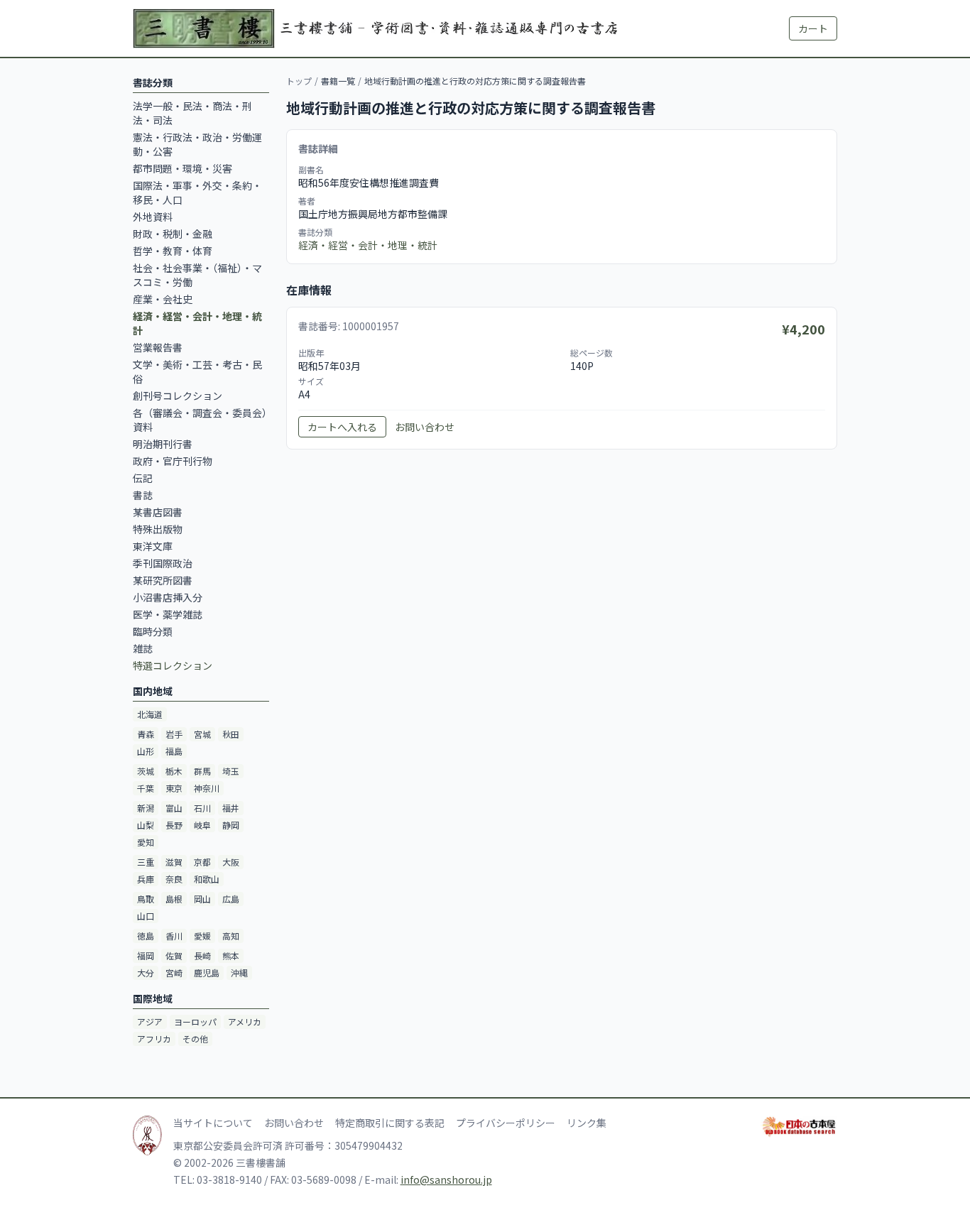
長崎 (202, 955)
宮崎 (173, 972)
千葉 (145, 788)
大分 (145, 972)
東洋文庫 (153, 546)
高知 (230, 936)
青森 (145, 734)
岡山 (202, 899)
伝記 (143, 478)
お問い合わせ (424, 427)
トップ (299, 81)
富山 (173, 808)
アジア (150, 1021)
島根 (173, 899)
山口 (145, 916)
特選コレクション (172, 665)
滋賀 (173, 862)
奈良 (173, 879)
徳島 (145, 936)
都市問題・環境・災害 (182, 168)
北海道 (150, 714)
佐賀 (173, 955)
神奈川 (206, 788)
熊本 (230, 955)
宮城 (202, 734)
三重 (145, 862)
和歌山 (206, 879)
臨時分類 (153, 631)
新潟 (145, 808)
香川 (173, 936)
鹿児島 (206, 972)
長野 (173, 825)
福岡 (145, 955)
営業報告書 (157, 347)
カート (813, 28)
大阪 (230, 862)
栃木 (173, 771)
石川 (202, 808)
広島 (230, 899)
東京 (173, 788)
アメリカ (244, 1021)
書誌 (143, 495)
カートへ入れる (342, 427)
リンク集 (586, 1123)
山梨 (145, 825)
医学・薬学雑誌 (167, 614)
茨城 (145, 771)
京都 (202, 862)
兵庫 (145, 879)
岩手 (173, 734)
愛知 (145, 842)
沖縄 (239, 972)
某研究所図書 (162, 580)
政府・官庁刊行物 (172, 461)
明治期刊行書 (162, 444)
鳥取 (145, 899)
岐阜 (202, 825)
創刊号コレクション (177, 395)
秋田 (230, 734)
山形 (145, 751)
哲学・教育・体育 (172, 251)
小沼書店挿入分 (167, 597)
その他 (195, 1039)
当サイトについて (213, 1123)
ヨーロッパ (195, 1021)
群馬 (202, 771)
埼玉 (230, 771)
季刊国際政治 (162, 563)
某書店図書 (157, 512)
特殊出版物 (157, 529)
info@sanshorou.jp (446, 1179)
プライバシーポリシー (505, 1123)
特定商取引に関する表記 (390, 1123)
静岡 (230, 825)
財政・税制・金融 (172, 234)
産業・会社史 (162, 299)
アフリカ (154, 1039)
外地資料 (153, 216)
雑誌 (143, 648)
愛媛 (202, 936)
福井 (230, 808)
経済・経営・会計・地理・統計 (367, 245)
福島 (173, 751)
